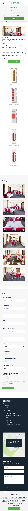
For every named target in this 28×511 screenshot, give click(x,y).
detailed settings (17, 505)
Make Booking (13, 61)
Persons (5, 336)
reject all (9, 505)
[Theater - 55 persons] (14, 116)
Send (7, 388)
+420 (10, 413)
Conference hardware (9, 358)
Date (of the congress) (9, 328)
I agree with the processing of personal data (11, 373)
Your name (6, 305)
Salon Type (6, 343)
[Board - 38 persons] (14, 75)
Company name (7, 297)
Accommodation (8, 365)
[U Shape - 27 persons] (14, 136)
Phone (4, 320)
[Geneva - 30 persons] (14, 157)
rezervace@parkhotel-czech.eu (14, 415)
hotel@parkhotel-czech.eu (13, 424)
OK (14, 508)
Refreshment (6, 351)
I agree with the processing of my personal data (13, 381)
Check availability (14, 18)
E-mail (5, 313)
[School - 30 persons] (14, 95)
